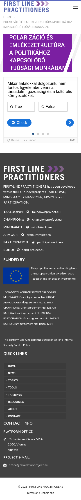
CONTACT (14, 416)
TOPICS (13, 380)
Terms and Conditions (40, 493)
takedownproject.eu (46, 212)
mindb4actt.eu (42, 227)
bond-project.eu (33, 250)
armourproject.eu (39, 235)
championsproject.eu (47, 219)
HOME (12, 366)
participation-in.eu (50, 242)
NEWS (12, 373)
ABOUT (12, 409)
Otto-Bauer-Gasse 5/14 (26, 439)
